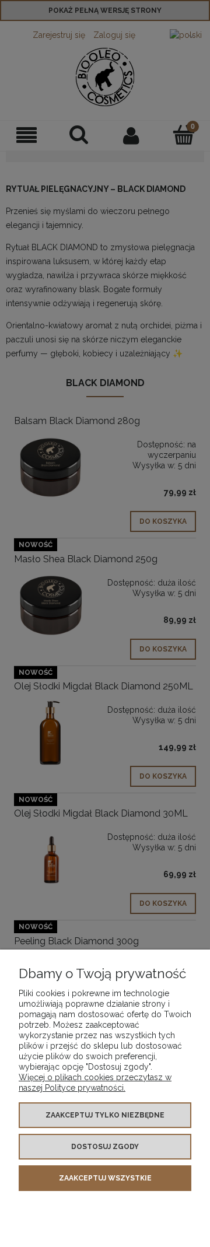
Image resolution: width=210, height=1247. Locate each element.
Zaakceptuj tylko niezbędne (105, 1115)
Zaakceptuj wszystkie (105, 1178)
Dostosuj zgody (105, 1147)
